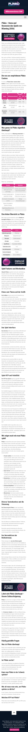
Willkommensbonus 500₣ (14, 11)
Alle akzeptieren (14, 729)
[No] (26, 725)
